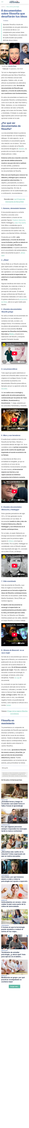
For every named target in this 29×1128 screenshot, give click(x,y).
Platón (11, 334)
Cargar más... (14, 986)
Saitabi (8, 705)
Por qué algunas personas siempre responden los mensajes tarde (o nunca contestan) (14, 829)
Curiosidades (5, 875)
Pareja (3, 850)
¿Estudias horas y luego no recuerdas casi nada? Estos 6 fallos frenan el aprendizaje (12, 804)
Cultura (3, 6)
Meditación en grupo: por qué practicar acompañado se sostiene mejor (13, 979)
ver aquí (17, 678)
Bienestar (4, 900)
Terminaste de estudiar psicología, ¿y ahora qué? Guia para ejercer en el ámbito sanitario (13, 954)
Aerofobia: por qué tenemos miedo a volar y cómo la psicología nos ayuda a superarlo (14, 879)
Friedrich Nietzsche (18, 220)
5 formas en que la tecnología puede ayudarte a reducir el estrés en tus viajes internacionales (13, 929)
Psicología (4, 799)
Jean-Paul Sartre (20, 223)
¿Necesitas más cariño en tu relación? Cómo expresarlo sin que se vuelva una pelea (13, 854)
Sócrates (4, 388)
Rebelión (21, 149)
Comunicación (5, 825)
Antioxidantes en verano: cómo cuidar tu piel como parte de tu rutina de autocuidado (13, 904)
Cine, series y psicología (13, 6)
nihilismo (11, 541)
